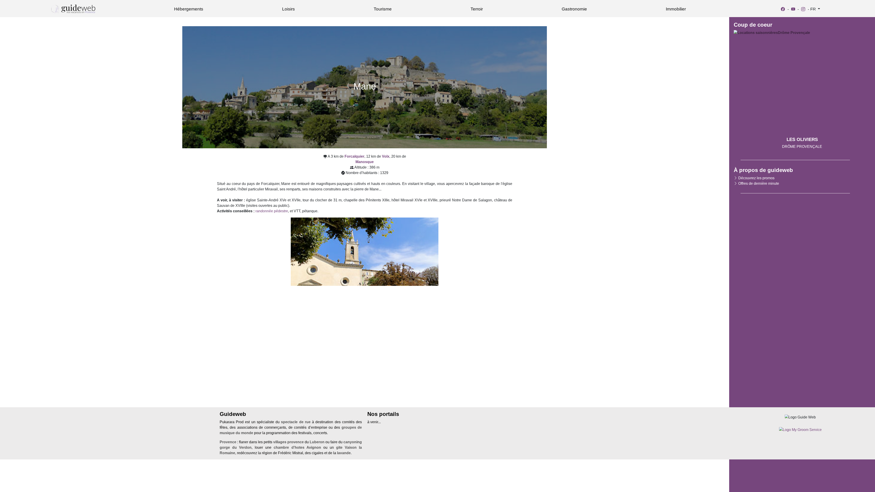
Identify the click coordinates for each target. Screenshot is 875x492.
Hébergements (188, 9)
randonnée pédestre (271, 211)
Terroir (477, 9)
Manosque (364, 162)
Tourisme (383, 9)
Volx (385, 156)
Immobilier (676, 9)
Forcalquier (354, 156)
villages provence (288, 442)
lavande (344, 453)
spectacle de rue (295, 422)
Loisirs (288, 9)
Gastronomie (574, 9)
